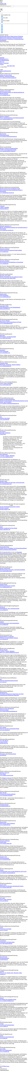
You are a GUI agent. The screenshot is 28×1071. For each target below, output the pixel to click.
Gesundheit (5, 147)
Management (7, 583)
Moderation (8, 362)
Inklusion (4, 896)
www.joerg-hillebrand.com (6, 457)
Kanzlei (7, 479)
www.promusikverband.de (6, 795)
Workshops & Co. (4, 59)
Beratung (8, 89)
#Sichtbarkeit (3, 40)
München (2, 691)
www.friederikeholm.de (5, 366)
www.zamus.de (3, 1038)
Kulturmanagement (7, 115)
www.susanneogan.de (5, 859)
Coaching (8, 648)
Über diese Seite (11, 65)
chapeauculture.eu (4, 208)
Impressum (2, 71)
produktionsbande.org (5, 806)
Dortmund (2, 398)
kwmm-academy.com (5, 509)
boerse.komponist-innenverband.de (8, 549)
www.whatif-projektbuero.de (7, 1000)
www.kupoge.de (4, 639)
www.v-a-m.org (4, 930)
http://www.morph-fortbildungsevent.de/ (9, 652)
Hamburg (2, 583)
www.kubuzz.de (4, 610)
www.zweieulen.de (4, 1051)
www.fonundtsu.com (5, 352)
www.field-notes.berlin (5, 338)
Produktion (5, 348)
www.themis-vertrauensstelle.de (7, 872)
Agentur (12, 398)
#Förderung (20, 36)
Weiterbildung (6, 504)
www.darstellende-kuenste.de (7, 192)
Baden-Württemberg (5, 605)
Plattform (12, 89)
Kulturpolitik (6, 635)
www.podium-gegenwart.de (6, 775)
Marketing (7, 398)
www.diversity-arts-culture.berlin (8, 278)
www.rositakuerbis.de (5, 824)
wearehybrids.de (4, 959)
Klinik (9, 147)
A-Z (1, 1066)
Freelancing (14, 115)
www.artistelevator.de (5, 95)
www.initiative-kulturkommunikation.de (9, 403)
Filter (1, 2)
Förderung (18, 771)
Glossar (2, 64)
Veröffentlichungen (4, 60)
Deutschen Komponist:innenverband (11, 553)
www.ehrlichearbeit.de (5, 296)
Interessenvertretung (10, 73)
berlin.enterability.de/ (5, 308)
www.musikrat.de (4, 263)
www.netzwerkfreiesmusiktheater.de (8, 711)
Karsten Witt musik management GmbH (17, 504)
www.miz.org (3, 682)
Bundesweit (3, 73)
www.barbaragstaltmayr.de (6, 119)
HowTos (2, 61)
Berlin (1, 115)
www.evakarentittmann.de (6, 323)
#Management (3, 37)
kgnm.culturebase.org (5, 529)
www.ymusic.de (4, 1026)
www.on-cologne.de (5, 730)
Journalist (8, 430)
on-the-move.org (4, 743)
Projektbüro (10, 274)
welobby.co (2, 974)
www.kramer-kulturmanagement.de (8, 136)
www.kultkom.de (4, 624)
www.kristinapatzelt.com (6, 587)
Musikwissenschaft (7, 678)
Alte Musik (5, 1034)
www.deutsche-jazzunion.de (6, 230)
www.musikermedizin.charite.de (7, 151)
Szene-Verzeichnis (4, 63)
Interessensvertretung (11, 771)
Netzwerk (10, 726)
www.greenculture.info (5, 384)
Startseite (2, 57)
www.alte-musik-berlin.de (6, 943)
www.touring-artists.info (5, 843)
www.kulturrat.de (4, 251)
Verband (17, 73)
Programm (9, 334)
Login (1, 69)
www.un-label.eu (4, 900)
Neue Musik (5, 726)
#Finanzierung (3, 39)
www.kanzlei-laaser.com (6, 484)
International (3, 204)
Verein (13, 525)
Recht (4, 479)
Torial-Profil (3, 434)
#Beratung (9, 37)
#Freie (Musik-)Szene (12, 36)
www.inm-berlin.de (4, 419)
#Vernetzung (10, 39)
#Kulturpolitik (3, 36)
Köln (1, 525)
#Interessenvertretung (17, 37)
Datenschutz (8, 71)
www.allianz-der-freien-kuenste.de (8, 77)
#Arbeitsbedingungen (18, 39)
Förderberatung (6, 820)
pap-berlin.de (3, 755)
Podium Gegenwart (6, 778)
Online (1, 545)
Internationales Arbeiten (8, 839)
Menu (1, 0)
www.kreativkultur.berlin (6, 571)
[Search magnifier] (1, 9)
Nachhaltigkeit (9, 382)
